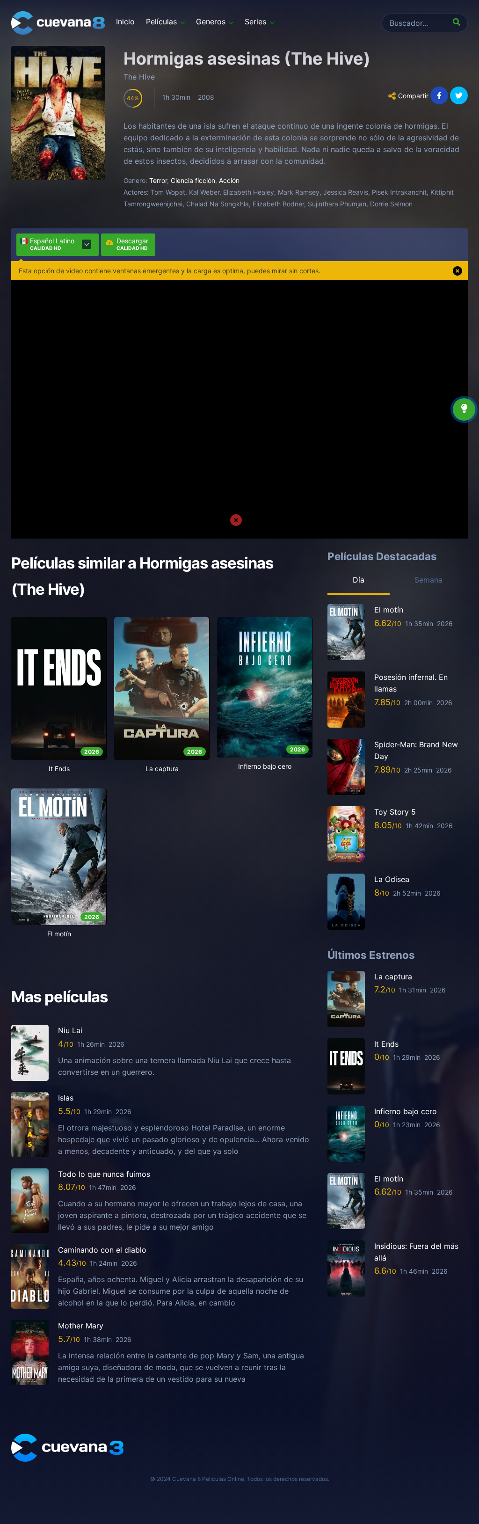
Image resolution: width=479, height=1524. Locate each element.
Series (255, 21)
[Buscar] (458, 23)
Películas (161, 21)
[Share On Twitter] (459, 95)
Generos (210, 21)
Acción (229, 180)
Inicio (125, 21)
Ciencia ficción (193, 180)
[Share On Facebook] (439, 95)
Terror (158, 180)
